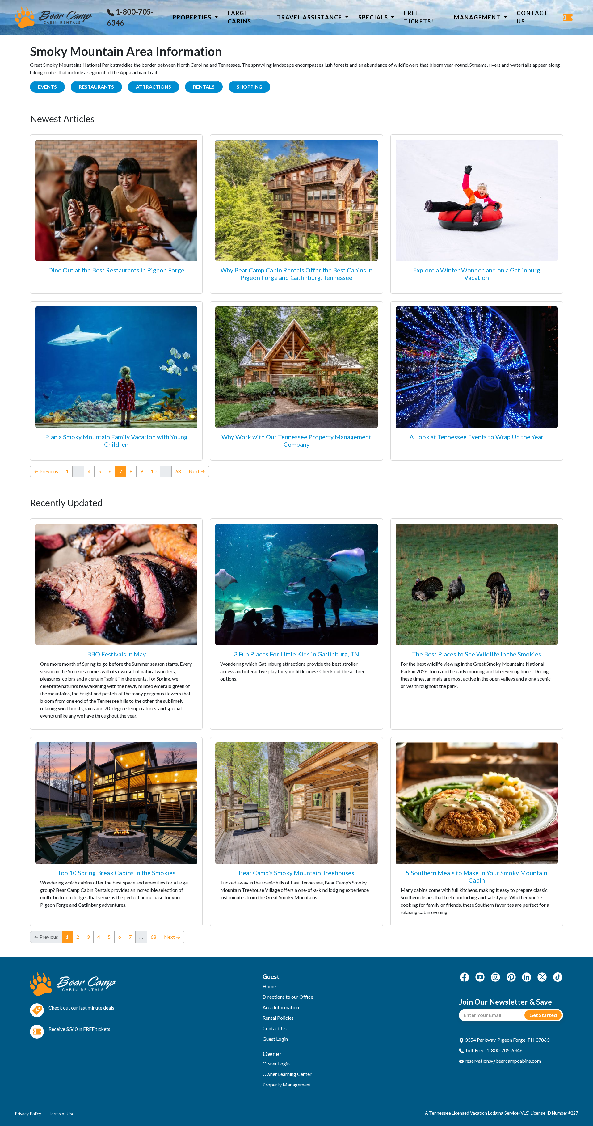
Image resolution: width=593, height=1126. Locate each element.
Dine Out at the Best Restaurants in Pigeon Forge (116, 270)
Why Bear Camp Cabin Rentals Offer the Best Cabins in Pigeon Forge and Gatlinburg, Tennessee (296, 273)
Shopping (249, 87)
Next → (197, 471)
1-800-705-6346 (130, 17)
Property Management (287, 1084)
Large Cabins (239, 17)
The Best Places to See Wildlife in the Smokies (476, 654)
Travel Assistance (310, 17)
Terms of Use (61, 1113)
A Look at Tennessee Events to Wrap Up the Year (477, 437)
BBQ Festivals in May (116, 654)
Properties (193, 17)
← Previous (46, 471)
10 (153, 471)
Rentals (204, 87)
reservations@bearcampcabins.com (502, 1061)
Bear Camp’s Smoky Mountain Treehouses (296, 872)
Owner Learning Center (287, 1074)
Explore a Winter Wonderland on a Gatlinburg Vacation (476, 273)
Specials (374, 17)
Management (478, 17)
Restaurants (96, 87)
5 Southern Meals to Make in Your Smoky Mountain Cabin (476, 876)
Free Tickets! (419, 17)
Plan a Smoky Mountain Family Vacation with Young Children (116, 440)
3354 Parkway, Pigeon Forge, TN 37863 (506, 1040)
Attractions (153, 87)
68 (178, 471)
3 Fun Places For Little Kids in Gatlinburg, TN (296, 654)
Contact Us (532, 17)
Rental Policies (278, 1018)
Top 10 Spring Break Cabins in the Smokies (116, 872)
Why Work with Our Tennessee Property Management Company (296, 440)
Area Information (281, 1007)
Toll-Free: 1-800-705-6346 (493, 1050)
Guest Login (275, 1039)
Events (47, 87)
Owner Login (276, 1063)
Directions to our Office (288, 997)
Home (269, 986)
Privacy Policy (28, 1113)
